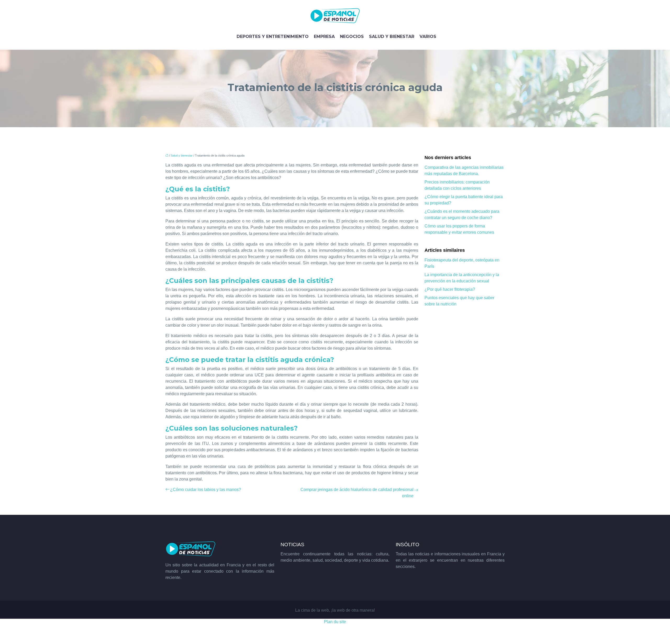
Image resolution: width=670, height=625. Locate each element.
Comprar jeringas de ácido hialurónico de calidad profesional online (357, 492)
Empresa (324, 36)
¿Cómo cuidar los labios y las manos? (205, 489)
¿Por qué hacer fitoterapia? (450, 289)
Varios (428, 36)
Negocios (352, 36)
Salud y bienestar (391, 36)
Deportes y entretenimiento (273, 36)
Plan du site (335, 622)
